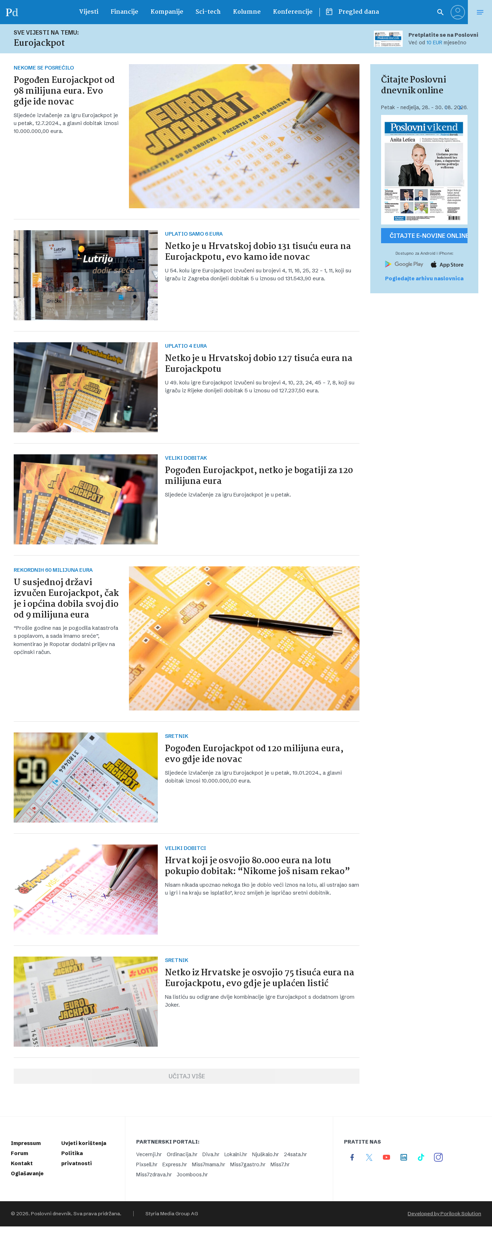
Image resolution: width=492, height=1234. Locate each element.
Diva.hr (210, 1154)
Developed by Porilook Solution (444, 1214)
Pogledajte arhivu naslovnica (424, 278)
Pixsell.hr (146, 1164)
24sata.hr (295, 1154)
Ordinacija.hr (182, 1154)
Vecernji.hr (149, 1154)
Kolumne (247, 12)
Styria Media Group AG (172, 1214)
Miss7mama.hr (208, 1164)
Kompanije (167, 12)
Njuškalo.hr (265, 1154)
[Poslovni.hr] (12, 12)
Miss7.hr (280, 1164)
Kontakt (22, 1163)
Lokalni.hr (235, 1154)
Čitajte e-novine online (429, 235)
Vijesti (88, 12)
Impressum (26, 1143)
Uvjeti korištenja (83, 1143)
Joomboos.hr (192, 1174)
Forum (19, 1153)
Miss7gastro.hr (247, 1164)
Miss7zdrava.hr (154, 1174)
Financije (124, 12)
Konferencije (293, 12)
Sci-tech (208, 12)
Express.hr (174, 1164)
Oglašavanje (27, 1173)
